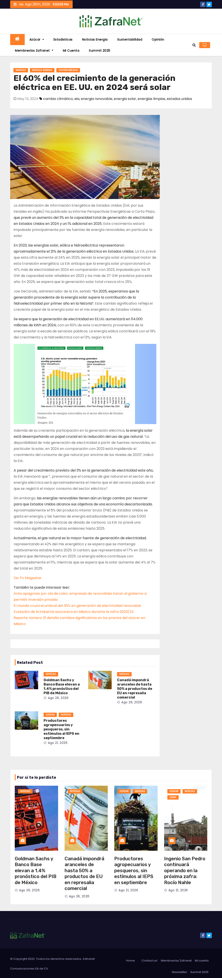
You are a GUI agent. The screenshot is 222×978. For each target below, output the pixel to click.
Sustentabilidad (129, 39)
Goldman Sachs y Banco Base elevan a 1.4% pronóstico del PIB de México (62, 686)
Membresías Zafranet (33, 50)
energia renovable (96, 98)
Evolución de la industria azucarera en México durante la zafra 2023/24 (74, 611)
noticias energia (42, 70)
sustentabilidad (68, 70)
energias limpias (151, 98)
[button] (194, 44)
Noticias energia (95, 39)
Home (130, 960)
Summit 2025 (99, 50)
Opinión (158, 39)
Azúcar (35, 39)
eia (76, 98)
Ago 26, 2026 (58, 698)
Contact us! (150, 960)
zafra (173, 797)
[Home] (17, 39)
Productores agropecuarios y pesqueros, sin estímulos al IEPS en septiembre (61, 729)
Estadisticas (63, 39)
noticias (21, 70)
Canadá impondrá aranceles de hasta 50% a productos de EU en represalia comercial (134, 688)
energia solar (125, 98)
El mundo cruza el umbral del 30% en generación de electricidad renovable (77, 605)
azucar (50, 714)
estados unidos (179, 98)
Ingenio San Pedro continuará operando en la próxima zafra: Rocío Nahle (184, 870)
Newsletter (179, 972)
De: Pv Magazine (27, 577)
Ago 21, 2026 (57, 743)
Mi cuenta (71, 50)
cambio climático (58, 98)
